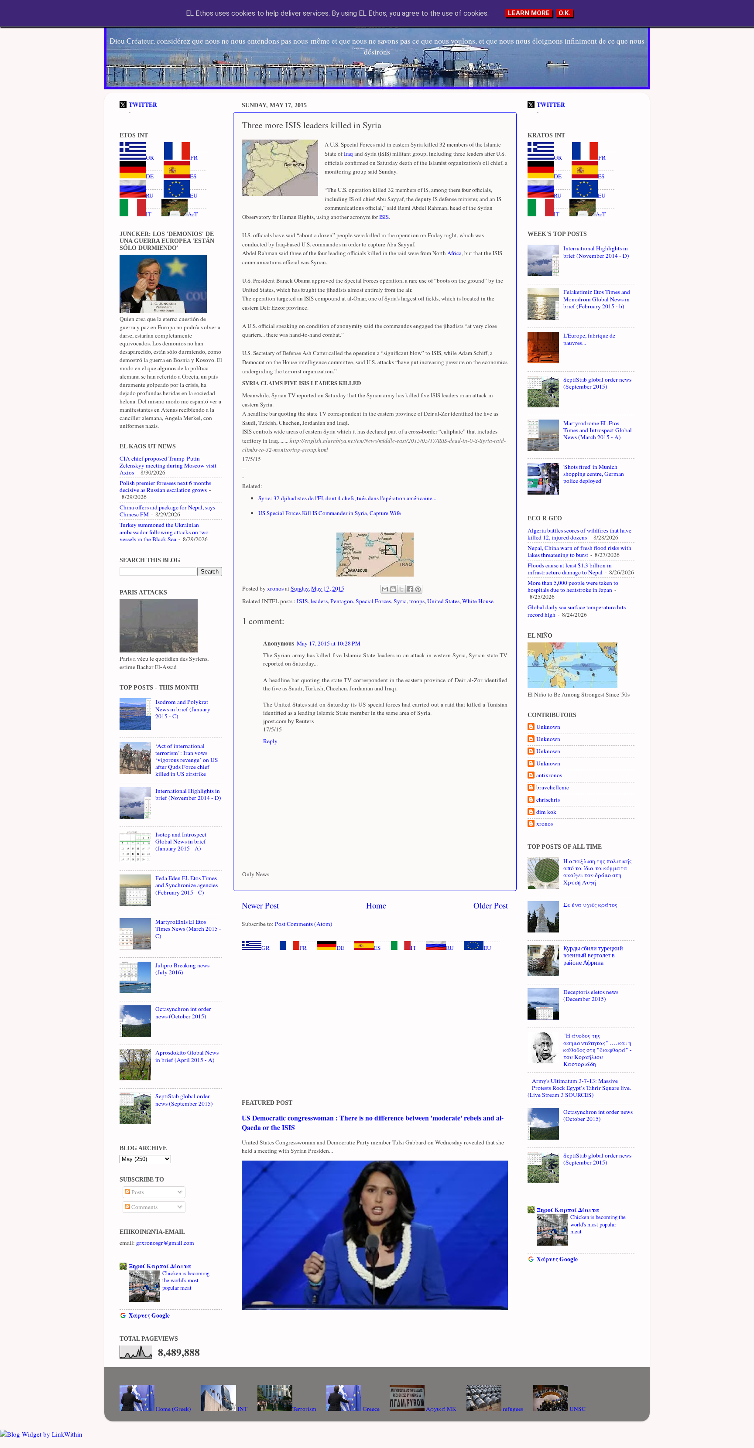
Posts (137, 1192)
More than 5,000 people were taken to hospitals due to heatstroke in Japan (573, 586)
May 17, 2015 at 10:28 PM (328, 643)
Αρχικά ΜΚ (440, 1409)
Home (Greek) (172, 1409)
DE (340, 948)
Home (376, 905)
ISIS (383, 217)
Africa (454, 253)
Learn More (529, 13)
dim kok (546, 812)
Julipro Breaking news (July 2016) (182, 968)
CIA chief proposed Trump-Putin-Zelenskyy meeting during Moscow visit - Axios (170, 465)
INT (241, 1409)
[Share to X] (401, 589)
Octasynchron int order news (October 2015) (183, 1012)
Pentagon (341, 601)
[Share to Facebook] (409, 589)
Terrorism (304, 1409)
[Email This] (384, 589)
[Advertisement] (375, 1025)
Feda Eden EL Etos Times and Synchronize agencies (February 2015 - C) (186, 885)
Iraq (348, 153)
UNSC (577, 1409)
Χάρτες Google (149, 1315)
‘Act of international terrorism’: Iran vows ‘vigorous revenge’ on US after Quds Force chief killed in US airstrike (186, 760)
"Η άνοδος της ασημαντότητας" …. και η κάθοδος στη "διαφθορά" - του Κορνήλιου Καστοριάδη (597, 1049)
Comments (144, 1207)
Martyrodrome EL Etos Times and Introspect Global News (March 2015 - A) (597, 430)
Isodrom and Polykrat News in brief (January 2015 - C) (182, 709)
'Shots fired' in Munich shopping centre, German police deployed (593, 474)
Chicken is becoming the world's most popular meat (185, 1280)
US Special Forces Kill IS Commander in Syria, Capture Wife (330, 513)
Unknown (548, 727)
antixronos (549, 775)
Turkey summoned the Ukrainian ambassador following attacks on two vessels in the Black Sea (164, 532)
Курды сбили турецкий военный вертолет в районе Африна (593, 955)
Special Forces (373, 601)
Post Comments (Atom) (303, 924)
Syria (400, 601)
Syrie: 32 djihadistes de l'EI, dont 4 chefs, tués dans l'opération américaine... (347, 498)
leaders (319, 601)
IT (413, 948)
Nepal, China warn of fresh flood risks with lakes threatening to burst (579, 551)
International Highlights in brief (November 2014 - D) (188, 794)
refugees (512, 1409)
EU (487, 948)
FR (303, 948)
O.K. (564, 13)
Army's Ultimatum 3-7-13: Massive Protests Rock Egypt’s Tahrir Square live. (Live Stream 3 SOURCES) (579, 1088)
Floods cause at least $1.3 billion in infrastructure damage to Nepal (570, 568)
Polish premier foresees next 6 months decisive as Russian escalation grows (165, 486)
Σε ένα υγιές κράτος (590, 904)
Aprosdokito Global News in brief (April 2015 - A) (187, 1055)
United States (443, 601)
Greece (370, 1409)
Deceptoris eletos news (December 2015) (590, 995)
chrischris (548, 799)
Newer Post (260, 905)
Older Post (490, 905)
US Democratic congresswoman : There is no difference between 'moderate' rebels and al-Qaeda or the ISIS (373, 1122)
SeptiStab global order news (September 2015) (184, 1099)
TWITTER (143, 104)
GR (265, 948)
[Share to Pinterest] (418, 589)
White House (478, 601)
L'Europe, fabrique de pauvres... (589, 338)
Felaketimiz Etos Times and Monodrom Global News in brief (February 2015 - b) (596, 299)
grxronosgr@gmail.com (165, 1243)
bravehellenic (552, 787)
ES (377, 948)
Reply (270, 741)
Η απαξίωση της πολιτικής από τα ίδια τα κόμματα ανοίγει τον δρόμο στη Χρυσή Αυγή (597, 871)
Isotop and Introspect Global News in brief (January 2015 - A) (180, 841)
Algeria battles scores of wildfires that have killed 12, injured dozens (579, 533)
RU (450, 948)
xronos (544, 823)
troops (417, 601)
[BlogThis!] (393, 589)
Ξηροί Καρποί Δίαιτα (160, 1266)
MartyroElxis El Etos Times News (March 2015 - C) (188, 928)
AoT (193, 214)
